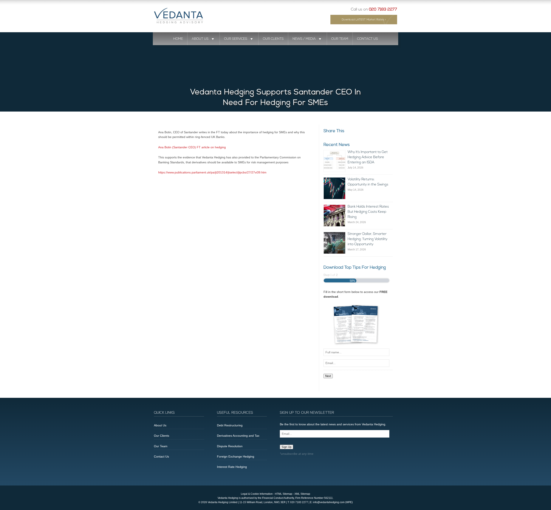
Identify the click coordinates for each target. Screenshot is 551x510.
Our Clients (273, 39)
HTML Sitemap (283, 493)
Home (178, 39)
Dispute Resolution (230, 446)
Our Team (339, 39)
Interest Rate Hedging (232, 467)
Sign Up (286, 447)
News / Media (304, 39)
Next (328, 376)
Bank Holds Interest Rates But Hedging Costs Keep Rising (368, 212)
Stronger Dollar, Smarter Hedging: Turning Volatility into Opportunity (367, 239)
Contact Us (367, 39)
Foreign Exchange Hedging (235, 456)
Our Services (235, 39)
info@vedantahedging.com (329, 502)
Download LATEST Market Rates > (364, 19)
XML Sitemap (302, 493)
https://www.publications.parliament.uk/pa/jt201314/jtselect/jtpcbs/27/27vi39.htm (212, 172)
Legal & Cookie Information (257, 493)
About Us (200, 39)
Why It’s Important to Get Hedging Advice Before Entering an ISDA (368, 157)
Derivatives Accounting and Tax (238, 435)
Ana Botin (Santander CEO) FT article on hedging (192, 147)
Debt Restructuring (230, 425)
